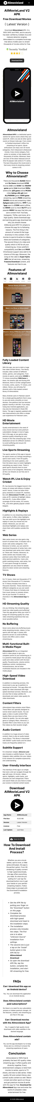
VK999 (25, 376)
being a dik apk (17, 193)
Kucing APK (26, 380)
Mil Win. (18, 404)
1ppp (5, 205)
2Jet (15, 188)
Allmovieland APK (9, 134)
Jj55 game (16, 191)
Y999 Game (22, 378)
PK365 (28, 191)
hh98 (19, 186)
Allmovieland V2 (9, 651)
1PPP (24, 203)
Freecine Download (12, 262)
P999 (20, 198)
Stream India (14, 141)
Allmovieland (17, 30)
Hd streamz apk (12, 380)
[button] (17, 61)
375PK (16, 205)
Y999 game (24, 196)
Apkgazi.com (8, 203)
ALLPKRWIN (10, 196)
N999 (11, 210)
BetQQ (22, 181)
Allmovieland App (20, 597)
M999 (7, 208)
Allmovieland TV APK (16, 495)
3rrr (20, 249)
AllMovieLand (9, 225)
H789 (26, 183)
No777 (24, 208)
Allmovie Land (24, 752)
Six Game (12, 183)
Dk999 (6, 200)
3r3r (11, 186)
